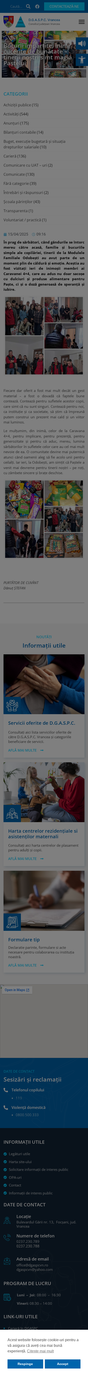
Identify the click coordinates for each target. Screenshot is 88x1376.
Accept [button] (62, 1364)
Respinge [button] (25, 1364)
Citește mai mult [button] (40, 1351)
